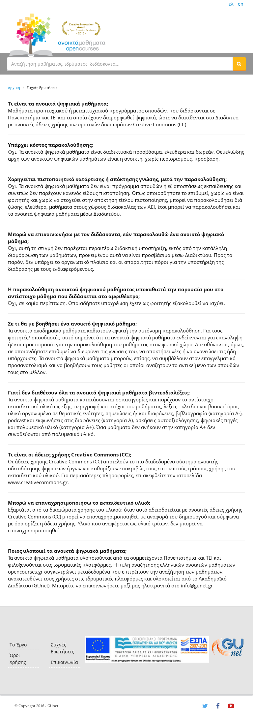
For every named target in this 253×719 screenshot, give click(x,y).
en (240, 4)
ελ (231, 4)
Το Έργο (18, 644)
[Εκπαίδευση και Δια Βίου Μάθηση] (147, 649)
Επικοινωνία (64, 662)
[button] (239, 63)
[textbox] (120, 63)
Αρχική (14, 87)
